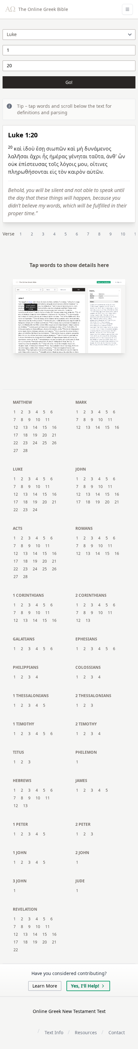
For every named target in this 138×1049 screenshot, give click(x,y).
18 (25, 435)
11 (47, 419)
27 (15, 450)
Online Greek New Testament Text (69, 1011)
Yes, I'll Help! (85, 986)
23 (25, 443)
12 (15, 427)
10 (123, 234)
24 (35, 443)
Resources (86, 1032)
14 (35, 427)
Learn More (44, 986)
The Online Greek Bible (42, 9)
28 (25, 450)
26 (54, 443)
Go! (69, 82)
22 (15, 443)
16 (54, 427)
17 (15, 435)
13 (25, 427)
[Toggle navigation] (127, 9)
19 (35, 435)
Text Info (54, 1032)
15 (44, 427)
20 (44, 435)
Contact (116, 1032)
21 (54, 435)
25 (44, 443)
